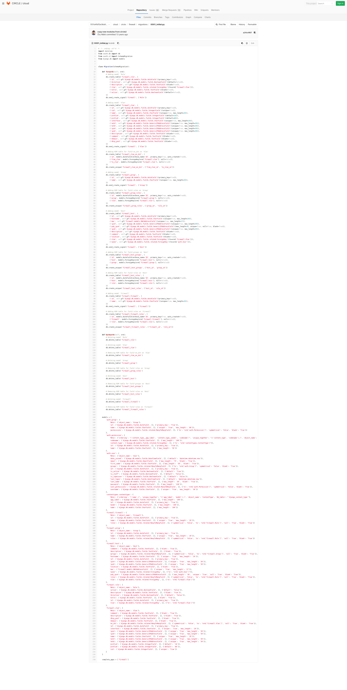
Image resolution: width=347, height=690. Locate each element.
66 (94, 216)
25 (94, 110)
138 (94, 402)
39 (94, 146)
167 (94, 477)
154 (94, 443)
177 (94, 502)
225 (94, 626)
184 (94, 520)
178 (94, 505)
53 (94, 183)
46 (94, 165)
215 (94, 600)
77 (94, 244)
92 (94, 283)
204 (94, 572)
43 (94, 157)
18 (94, 92)
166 (94, 474)
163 (94, 466)
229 (94, 636)
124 (94, 366)
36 (94, 139)
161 (94, 461)
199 (94, 559)
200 (94, 562)
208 (94, 582)
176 (94, 500)
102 (94, 309)
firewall (132, 24)
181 (94, 513)
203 (94, 569)
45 (94, 162)
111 (94, 332)
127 (94, 373)
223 (94, 621)
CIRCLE (16, 3)
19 (94, 95)
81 (94, 255)
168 (94, 479)
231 (94, 642)
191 (94, 538)
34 (94, 134)
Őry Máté (101, 34)
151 (94, 435)
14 (94, 82)
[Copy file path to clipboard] (118, 43)
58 (94, 195)
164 (94, 469)
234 (94, 649)
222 (94, 618)
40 (94, 149)
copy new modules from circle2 (112, 32)
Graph (188, 17)
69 (94, 224)
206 (94, 577)
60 (94, 201)
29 (94, 121)
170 (94, 484)
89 (94, 275)
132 (94, 386)
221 (94, 616)
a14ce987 (247, 32)
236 (94, 654)
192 (94, 541)
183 (94, 518)
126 (94, 371)
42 (94, 154)
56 (94, 190)
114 (94, 340)
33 (94, 131)
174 (94, 495)
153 (94, 440)
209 (94, 585)
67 (94, 219)
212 (94, 593)
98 (94, 299)
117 (94, 348)
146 (94, 422)
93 (94, 286)
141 (94, 409)
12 (94, 77)
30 (94, 123)
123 (94, 363)
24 (94, 108)
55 (94, 188)
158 (94, 453)
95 (94, 291)
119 (94, 353)
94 (94, 288)
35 (94, 136)
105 (94, 317)
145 (94, 420)
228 (94, 634)
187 (94, 528)
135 (94, 394)
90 (94, 278)
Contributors (177, 17)
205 (94, 574)
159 (94, 456)
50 (94, 175)
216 (94, 603)
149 (94, 430)
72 (94, 232)
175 (94, 497)
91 (94, 281)
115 (94, 342)
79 (94, 250)
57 (94, 193)
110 (94, 330)
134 (94, 391)
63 (94, 208)
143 (94, 415)
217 (94, 605)
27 (94, 116)
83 (94, 260)
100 (94, 304)
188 (94, 531)
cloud (26, 3)
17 (94, 90)
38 (94, 144)
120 (94, 355)
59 (94, 198)
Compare (198, 17)
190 (94, 536)
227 (94, 631)
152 (94, 438)
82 (94, 257)
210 (94, 587)
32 (94, 128)
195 (94, 549)
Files (138, 17)
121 (94, 358)
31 (94, 126)
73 (94, 234)
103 (94, 312)
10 (94, 72)
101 (94, 306)
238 (94, 660)
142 (94, 412)
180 (94, 510)
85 (94, 265)
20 (94, 98)
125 (94, 368)
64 (94, 211)
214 (94, 598)
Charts (208, 17)
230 (94, 639)
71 (94, 229)
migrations (142, 24)
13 (94, 79)
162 (94, 464)
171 (94, 487)
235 (94, 652)
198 (94, 556)
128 (94, 376)
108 (94, 324)
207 (94, 580)
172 (94, 489)
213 (94, 595)
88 (94, 273)
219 (94, 611)
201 (94, 564)
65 (94, 214)
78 (94, 247)
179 (94, 507)
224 (94, 623)
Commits (147, 17)
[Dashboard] (8, 4)
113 (94, 337)
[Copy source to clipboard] (242, 43)
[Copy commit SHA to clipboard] (255, 32)
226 (94, 629)
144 (94, 417)
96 (94, 293)
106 (94, 319)
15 (94, 85)
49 (94, 172)
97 (94, 296)
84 (94, 263)
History (242, 24)
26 (94, 113)
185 (94, 523)
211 (94, 590)
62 (94, 206)
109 (94, 327)
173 (94, 492)
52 (94, 180)
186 (94, 525)
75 (94, 239)
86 (94, 268)
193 (94, 544)
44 (94, 159)
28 (94, 118)
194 (94, 546)
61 (94, 203)
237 (94, 657)
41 (94, 152)
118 (94, 350)
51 (94, 177)
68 (94, 221)
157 (94, 451)
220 (94, 613)
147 (94, 425)
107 (94, 322)
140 (94, 407)
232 (94, 644)
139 (94, 404)
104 (94, 314)
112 (94, 335)
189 (94, 533)
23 (94, 105)
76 (94, 242)
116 (94, 345)
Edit (252, 43)
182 (94, 515)
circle (123, 24)
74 (94, 237)
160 (94, 458)
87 (94, 270)
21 (94, 100)
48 (94, 170)
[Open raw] (247, 43)
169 (94, 482)
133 (94, 389)
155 (94, 446)
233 (94, 647)
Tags (167, 17)
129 (94, 379)
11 (94, 74)
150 (94, 433)
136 (94, 397)
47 (94, 167)
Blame (233, 24)
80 (94, 252)
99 (94, 301)
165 (94, 471)
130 (94, 381)
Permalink (252, 24)
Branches (158, 17)
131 (94, 384)
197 (94, 554)
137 (94, 399)
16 (94, 87)
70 (94, 226)
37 (94, 141)
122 (94, 360)
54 (94, 185)
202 (94, 567)
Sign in (340, 3)
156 (94, 448)
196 (94, 551)
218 (94, 608)
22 (94, 103)
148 (94, 428)
